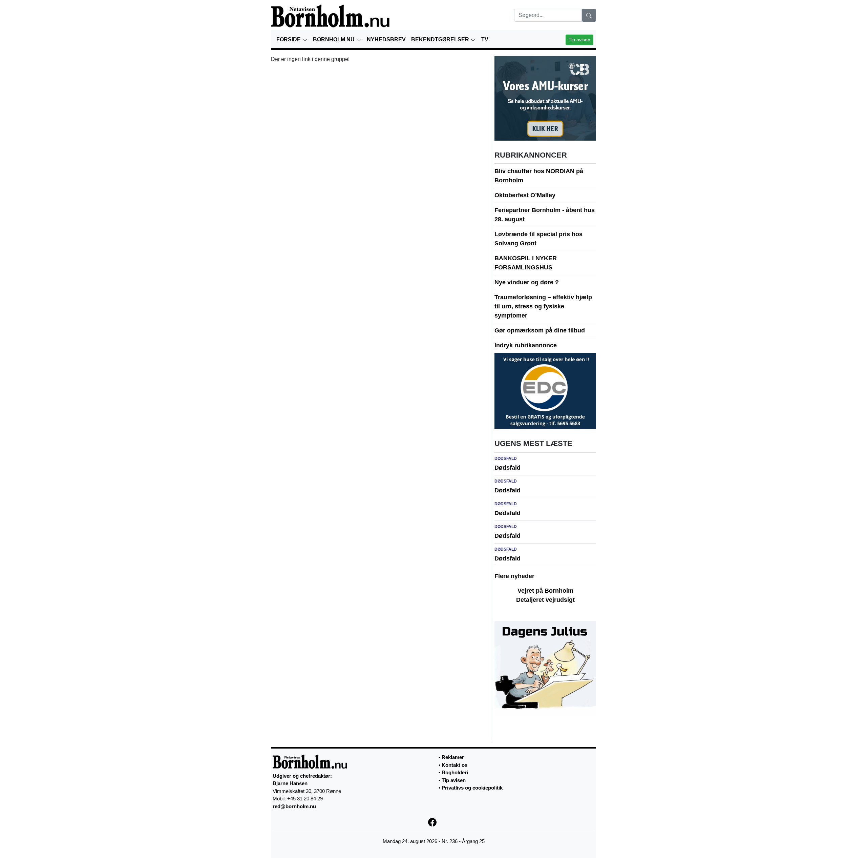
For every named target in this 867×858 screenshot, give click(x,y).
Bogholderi (455, 772)
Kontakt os (454, 765)
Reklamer (453, 757)
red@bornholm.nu (294, 806)
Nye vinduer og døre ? (526, 282)
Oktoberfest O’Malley (524, 195)
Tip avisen (579, 39)
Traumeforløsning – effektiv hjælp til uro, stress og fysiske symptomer (543, 306)
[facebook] (433, 821)
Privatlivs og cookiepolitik (472, 788)
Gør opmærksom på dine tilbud (539, 330)
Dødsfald (507, 467)
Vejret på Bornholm (545, 590)
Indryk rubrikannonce (525, 345)
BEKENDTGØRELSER (440, 39)
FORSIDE (289, 39)
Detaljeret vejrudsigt (545, 599)
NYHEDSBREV (386, 39)
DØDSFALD (505, 458)
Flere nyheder (514, 576)
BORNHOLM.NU (334, 39)
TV (484, 39)
